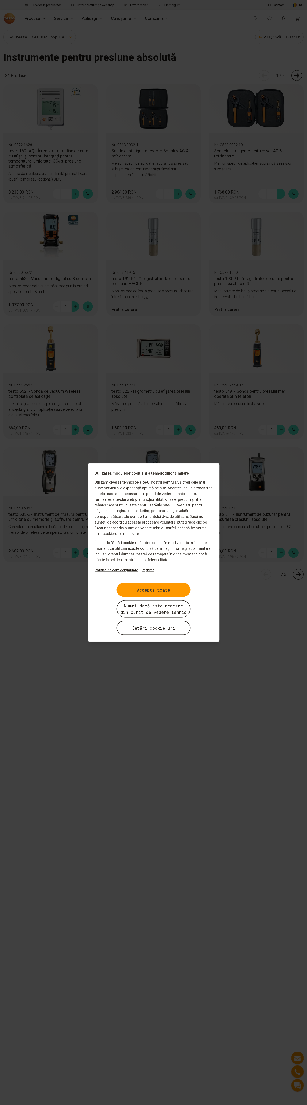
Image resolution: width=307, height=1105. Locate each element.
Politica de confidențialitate (116, 570)
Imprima (148, 570)
